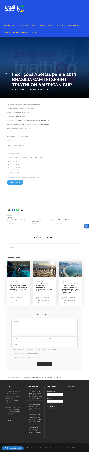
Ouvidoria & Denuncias (20, 32)
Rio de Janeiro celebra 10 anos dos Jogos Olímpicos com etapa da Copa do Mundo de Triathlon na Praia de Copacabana (70, 288)
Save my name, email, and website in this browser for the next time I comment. (34, 349)
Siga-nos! (71, 386)
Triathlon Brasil (20, 89)
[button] (13, 448)
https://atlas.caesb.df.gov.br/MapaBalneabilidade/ (35, 124)
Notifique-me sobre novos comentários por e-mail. (27, 353)
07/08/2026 (13, 281)
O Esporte (33, 25)
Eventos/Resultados (23, 29)
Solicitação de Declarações (69, 25)
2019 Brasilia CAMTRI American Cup (16, 220)
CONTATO (33, 32)
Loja (75, 29)
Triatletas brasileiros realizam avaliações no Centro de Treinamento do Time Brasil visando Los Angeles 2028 (18, 287)
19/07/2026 (65, 281)
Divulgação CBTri (17, 297)
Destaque (33, 89)
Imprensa (8, 32)
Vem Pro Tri (68, 29)
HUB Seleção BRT (9, 25)
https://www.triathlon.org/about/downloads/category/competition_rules (30, 120)
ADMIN (58, 29)
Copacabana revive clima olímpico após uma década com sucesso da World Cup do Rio (44, 287)
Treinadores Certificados (44, 29)
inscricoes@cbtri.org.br (18, 116)
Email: (49, 398)
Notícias (40, 89)
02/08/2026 (39, 281)
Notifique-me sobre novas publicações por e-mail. (27, 358)
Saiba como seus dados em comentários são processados (47, 377)
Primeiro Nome (51, 391)
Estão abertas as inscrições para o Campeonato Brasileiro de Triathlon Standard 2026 (35, 430)
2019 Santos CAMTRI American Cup (66, 220)
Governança (21, 25)
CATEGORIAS (9, 29)
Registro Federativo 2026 (49, 25)
